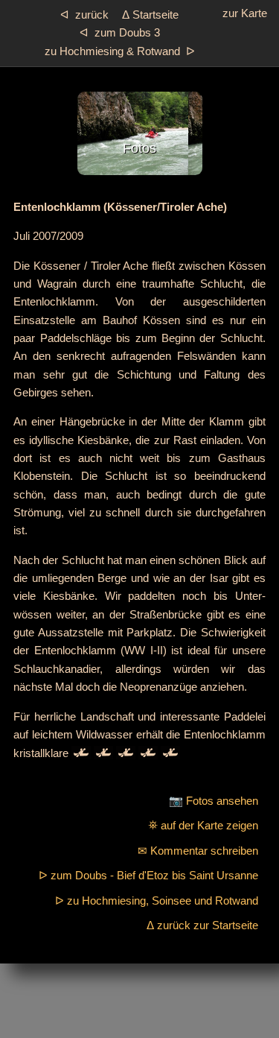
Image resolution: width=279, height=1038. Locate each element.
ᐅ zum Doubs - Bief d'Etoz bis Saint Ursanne (148, 875)
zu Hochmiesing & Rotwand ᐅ (120, 51)
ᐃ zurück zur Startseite (202, 925)
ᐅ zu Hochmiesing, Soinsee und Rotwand (156, 900)
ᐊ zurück (84, 14)
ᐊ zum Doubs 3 (120, 32)
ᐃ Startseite (150, 14)
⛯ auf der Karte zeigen (203, 825)
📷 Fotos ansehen (213, 800)
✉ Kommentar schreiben (198, 850)
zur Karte (244, 13)
